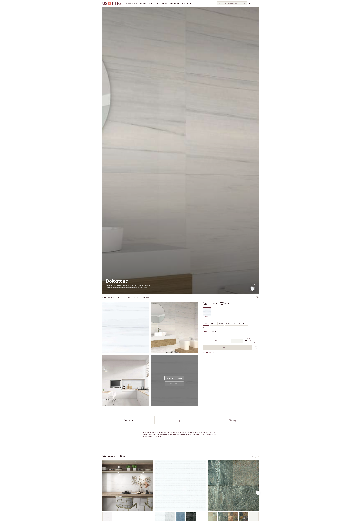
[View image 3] (125, 380)
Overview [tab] (128, 420)
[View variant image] (107, 516)
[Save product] (256, 347)
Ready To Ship (174, 3)
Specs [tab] (180, 420)
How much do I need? (209, 352)
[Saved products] (254, 3)
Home (104, 298)
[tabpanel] (180, 436)
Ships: (142, 298)
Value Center (187, 3)
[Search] (245, 3)
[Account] (250, 3)
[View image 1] (125, 327)
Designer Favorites (147, 3)
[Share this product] (257, 297)
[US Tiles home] (112, 3)
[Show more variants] (254, 516)
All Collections (131, 3)
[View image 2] (174, 327)
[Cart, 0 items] (257, 3)
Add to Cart (227, 347)
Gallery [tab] (232, 420)
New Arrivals (162, 3)
